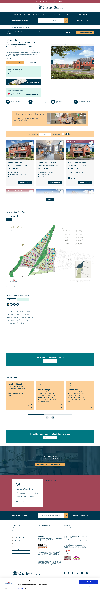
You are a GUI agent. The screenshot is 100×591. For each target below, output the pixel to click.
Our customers (69, 14)
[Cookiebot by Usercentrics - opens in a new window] (9, 588)
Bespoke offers (36, 14)
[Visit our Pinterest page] (87, 573)
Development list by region (78, 20)
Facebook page (19, 496)
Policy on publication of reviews (20, 555)
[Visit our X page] (69, 573)
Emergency (66, 528)
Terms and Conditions (18, 552)
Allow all (89, 581)
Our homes (61, 14)
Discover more (48, 361)
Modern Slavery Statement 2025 (71, 527)
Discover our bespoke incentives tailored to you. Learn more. (50, 1)
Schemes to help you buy (43, 527)
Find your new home (17, 14)
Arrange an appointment (86, 32)
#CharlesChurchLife (20, 499)
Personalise (54, 32)
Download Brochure (55, 464)
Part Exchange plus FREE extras (15, 191)
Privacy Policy (17, 540)
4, (65, 134)
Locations (54, 14)
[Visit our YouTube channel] (82, 573)
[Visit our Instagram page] (77, 573)
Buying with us (27, 14)
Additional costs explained (44, 525)
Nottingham (15, 55)
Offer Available (71, 142)
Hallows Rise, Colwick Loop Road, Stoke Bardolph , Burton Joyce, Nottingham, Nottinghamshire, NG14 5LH (21, 43)
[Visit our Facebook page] (64, 573)
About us (14, 530)
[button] (54, 62)
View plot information (24, 182)
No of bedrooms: (57, 134)
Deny (88, 586)
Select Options (40, 464)
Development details (11, 32)
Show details (21, 588)
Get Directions (22, 300)
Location (35, 32)
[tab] (8, 304)
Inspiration (8, 33)
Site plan (29, 32)
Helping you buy (46, 14)
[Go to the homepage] (50, 7)
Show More (50, 199)
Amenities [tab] (11, 300)
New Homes (19, 27)
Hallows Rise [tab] (12, 216)
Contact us (85, 14)
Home (13, 27)
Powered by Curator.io (50, 480)
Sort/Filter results (33, 134)
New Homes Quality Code (19, 537)
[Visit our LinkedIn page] (73, 573)
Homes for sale (21, 32)
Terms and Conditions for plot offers (21, 558)
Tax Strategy (16, 549)
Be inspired (78, 14)
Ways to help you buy (44, 32)
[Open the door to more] (50, 118)
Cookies (15, 546)
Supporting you (41, 528)
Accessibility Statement (19, 543)
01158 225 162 (69, 32)
